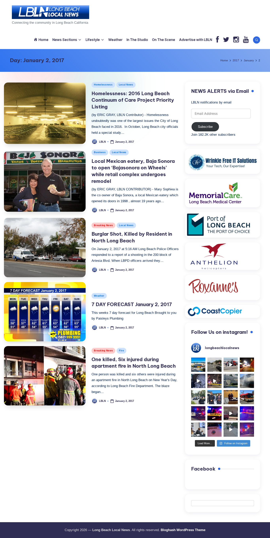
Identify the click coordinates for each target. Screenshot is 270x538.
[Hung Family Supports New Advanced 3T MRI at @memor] (198, 381)
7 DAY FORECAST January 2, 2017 (132, 304)
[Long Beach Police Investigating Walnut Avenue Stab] (214, 413)
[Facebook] (217, 40)
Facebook (203, 469)
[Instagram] (236, 40)
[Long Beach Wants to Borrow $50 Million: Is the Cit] (231, 381)
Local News (126, 84)
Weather (99, 295)
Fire (121, 350)
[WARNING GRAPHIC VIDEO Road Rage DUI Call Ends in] (231, 413)
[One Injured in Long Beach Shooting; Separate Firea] (214, 429)
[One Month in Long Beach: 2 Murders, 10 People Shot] (198, 397)
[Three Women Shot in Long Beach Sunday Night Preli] (214, 381)
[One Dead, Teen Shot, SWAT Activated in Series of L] (247, 413)
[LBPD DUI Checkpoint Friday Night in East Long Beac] (247, 365)
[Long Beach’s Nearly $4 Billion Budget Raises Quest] (231, 397)
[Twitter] (226, 40)
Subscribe (205, 127)
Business (100, 152)
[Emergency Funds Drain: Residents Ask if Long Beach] (198, 429)
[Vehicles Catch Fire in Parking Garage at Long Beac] (247, 381)
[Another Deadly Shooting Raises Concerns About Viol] (214, 397)
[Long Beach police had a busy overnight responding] (198, 413)
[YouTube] (246, 40)
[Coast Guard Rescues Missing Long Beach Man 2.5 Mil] (231, 365)
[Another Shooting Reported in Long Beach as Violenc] (247, 429)
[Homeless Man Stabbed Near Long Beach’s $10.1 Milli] (198, 365)
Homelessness (103, 84)
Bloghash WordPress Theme (183, 530)
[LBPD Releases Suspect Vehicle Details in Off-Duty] (231, 429)
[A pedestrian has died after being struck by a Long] (247, 397)
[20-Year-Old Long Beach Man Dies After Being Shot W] (214, 365)
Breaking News (103, 225)
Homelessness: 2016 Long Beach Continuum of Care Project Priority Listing (133, 100)
